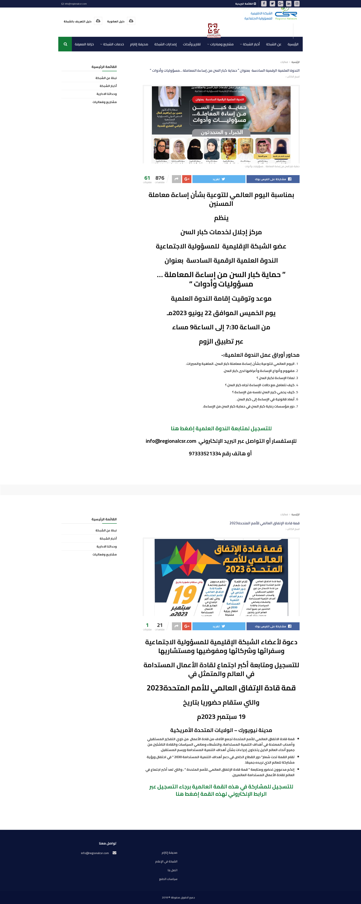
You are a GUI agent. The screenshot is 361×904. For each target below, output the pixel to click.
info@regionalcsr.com (75, 4)
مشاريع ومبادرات (222, 44)
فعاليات (284, 62)
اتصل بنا (172, 870)
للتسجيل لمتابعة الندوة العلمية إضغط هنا (221, 428)
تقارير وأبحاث (192, 44)
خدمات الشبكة (113, 44)
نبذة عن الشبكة (106, 78)
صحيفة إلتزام (139, 44)
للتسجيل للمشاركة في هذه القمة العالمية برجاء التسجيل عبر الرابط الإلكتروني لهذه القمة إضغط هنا (221, 790)
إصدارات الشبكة (165, 44)
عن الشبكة (273, 44)
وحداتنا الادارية (107, 94)
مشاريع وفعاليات (105, 102)
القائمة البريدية (244, 3)
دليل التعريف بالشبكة (78, 21)
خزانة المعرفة (84, 44)
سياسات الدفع (168, 879)
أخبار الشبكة (251, 44)
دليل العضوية (116, 21)
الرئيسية (293, 44)
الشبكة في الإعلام (166, 861)
